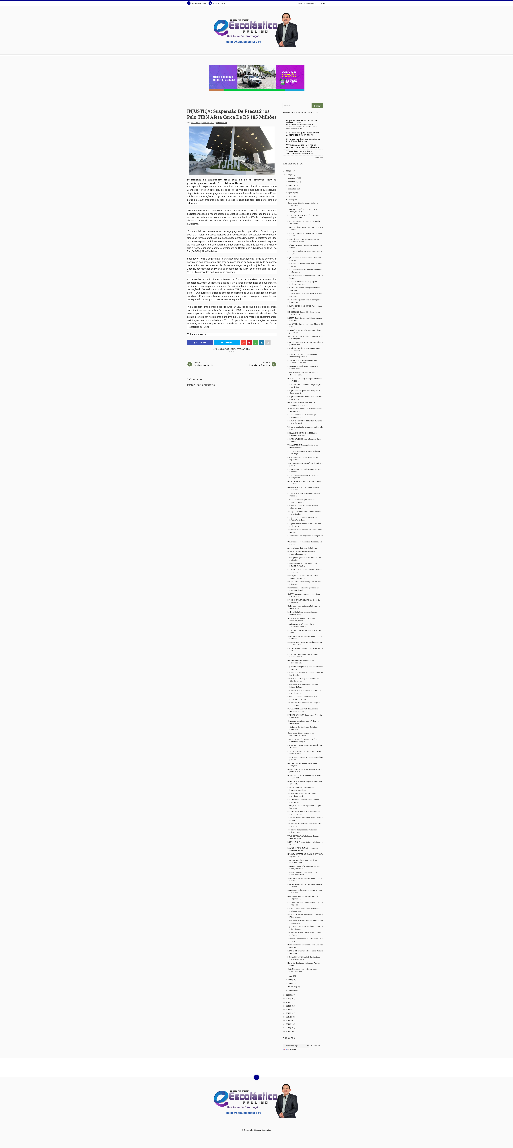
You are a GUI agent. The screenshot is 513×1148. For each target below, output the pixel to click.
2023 (288, 171)
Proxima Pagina (259, 365)
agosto (291, 192)
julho (290, 196)
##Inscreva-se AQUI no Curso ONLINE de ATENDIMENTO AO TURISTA (302, 134)
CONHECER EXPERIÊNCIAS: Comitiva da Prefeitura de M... (302, 367)
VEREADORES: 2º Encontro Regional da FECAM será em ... (302, 446)
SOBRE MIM (310, 3)
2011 (288, 1031)
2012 (288, 1027)
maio (290, 976)
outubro (291, 185)
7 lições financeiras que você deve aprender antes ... (301, 500)
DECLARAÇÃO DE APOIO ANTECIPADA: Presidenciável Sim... (302, 434)
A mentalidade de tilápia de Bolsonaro (302, 548)
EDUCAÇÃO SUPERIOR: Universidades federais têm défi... (302, 577)
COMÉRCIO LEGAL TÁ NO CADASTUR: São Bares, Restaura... (303, 867)
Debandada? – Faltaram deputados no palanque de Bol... (303, 589)
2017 (288, 1009)
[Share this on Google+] (243, 342)
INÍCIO (300, 3)
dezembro (292, 178)
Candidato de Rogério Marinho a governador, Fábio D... (300, 625)
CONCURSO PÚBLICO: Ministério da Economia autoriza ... (301, 788)
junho (290, 200)
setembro (292, 189)
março (291, 983)
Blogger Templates (262, 1130)
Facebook (201, 342)
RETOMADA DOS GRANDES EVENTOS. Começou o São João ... (302, 361)
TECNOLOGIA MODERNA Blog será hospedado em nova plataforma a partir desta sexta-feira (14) (301, 126)
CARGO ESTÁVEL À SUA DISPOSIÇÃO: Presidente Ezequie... (302, 740)
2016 (288, 1013)
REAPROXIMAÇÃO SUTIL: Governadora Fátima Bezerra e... (302, 849)
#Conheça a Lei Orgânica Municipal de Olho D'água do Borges (303, 140)
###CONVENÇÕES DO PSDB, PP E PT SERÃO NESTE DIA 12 (301, 121)
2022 (288, 174)
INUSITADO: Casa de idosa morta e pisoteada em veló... (301, 552)
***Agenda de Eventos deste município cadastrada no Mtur (299, 152)
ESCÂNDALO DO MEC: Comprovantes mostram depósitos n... (302, 355)
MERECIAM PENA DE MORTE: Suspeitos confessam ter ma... (302, 710)
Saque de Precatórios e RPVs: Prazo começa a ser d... (302, 210)
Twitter (228, 342)
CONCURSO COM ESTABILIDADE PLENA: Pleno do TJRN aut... (302, 873)
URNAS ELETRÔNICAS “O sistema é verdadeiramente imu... (301, 404)
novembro (292, 181)
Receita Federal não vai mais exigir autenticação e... (301, 416)
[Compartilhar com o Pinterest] (268, 342)
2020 (288, 998)
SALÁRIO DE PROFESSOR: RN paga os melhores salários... (302, 283)
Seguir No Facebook (199, 3)
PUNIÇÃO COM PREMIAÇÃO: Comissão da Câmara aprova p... (303, 958)
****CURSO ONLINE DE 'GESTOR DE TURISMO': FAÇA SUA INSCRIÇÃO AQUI (302, 146)
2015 (288, 1017)
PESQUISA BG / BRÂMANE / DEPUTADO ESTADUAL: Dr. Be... (302, 518)
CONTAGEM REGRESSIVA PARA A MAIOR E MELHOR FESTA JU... (303, 564)
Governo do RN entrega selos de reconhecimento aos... (300, 734)
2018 (288, 1006)
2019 (288, 1002)
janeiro (291, 990)
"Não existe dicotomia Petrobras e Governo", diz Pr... (301, 619)
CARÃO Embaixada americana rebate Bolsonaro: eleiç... (302, 970)
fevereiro (292, 987)
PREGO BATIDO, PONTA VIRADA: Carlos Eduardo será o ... (302, 655)
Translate (292, 1049)
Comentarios (221, 123)
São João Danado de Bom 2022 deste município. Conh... (302, 861)
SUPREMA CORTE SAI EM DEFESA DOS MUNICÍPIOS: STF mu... (302, 698)
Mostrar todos (319, 157)
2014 (288, 1020)
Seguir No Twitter (219, 3)
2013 (288, 1024)
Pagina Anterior (204, 365)
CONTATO (321, 3)
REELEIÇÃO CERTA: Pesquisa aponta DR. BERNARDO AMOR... (303, 240)
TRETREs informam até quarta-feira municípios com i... (301, 794)
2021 (288, 995)
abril (290, 979)
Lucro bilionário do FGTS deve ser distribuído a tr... (301, 661)
